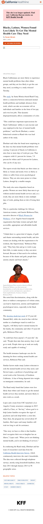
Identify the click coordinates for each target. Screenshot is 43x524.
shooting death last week (16, 316)
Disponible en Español (13, 43)
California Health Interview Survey (16, 453)
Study (6, 487)
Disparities (30, 483)
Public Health (20, 483)
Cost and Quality (9, 480)
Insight (33, 480)
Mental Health (8, 483)
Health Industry (23, 480)
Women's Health (16, 487)
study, (9, 96)
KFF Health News (13, 17)
